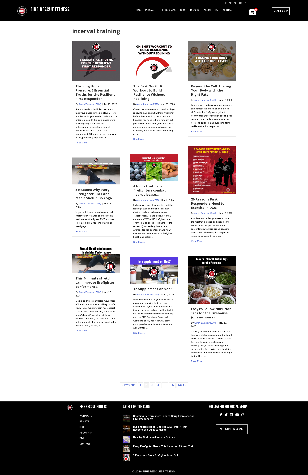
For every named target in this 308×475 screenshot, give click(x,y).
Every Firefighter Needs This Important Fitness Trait (163, 446)
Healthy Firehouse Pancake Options (154, 437)
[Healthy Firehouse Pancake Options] (126, 439)
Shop (183, 10)
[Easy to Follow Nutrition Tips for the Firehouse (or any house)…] (212, 279)
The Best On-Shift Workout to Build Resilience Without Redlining (149, 92)
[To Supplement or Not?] (154, 270)
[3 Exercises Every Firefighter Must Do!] (126, 457)
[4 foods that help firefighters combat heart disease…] (154, 167)
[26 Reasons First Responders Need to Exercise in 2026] (212, 170)
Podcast (150, 10)
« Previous (128, 385)
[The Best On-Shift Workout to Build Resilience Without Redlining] (154, 60)
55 (172, 385)
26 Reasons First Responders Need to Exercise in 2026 (207, 203)
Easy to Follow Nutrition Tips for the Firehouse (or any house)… (211, 313)
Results (195, 10)
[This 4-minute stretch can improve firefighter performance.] (96, 259)
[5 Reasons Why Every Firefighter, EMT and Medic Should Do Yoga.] (96, 170)
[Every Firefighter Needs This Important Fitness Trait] (126, 448)
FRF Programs (168, 10)
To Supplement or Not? (152, 289)
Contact (228, 10)
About (207, 10)
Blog (138, 10)
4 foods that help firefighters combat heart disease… (149, 190)
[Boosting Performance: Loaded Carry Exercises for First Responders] (126, 418)
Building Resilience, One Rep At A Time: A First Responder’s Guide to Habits (160, 428)
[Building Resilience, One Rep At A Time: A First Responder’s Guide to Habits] (126, 428)
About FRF (86, 432)
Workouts (86, 415)
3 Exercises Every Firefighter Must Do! (155, 455)
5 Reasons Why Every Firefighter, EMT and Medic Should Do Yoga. (94, 194)
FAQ (217, 10)
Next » (182, 385)
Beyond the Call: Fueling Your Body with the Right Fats (211, 90)
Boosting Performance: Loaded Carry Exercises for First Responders (163, 418)
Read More (81, 142)
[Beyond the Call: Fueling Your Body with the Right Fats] (212, 60)
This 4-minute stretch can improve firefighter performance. (95, 282)
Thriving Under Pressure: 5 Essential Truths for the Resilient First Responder (95, 92)
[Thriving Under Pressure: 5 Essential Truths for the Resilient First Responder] (96, 60)
